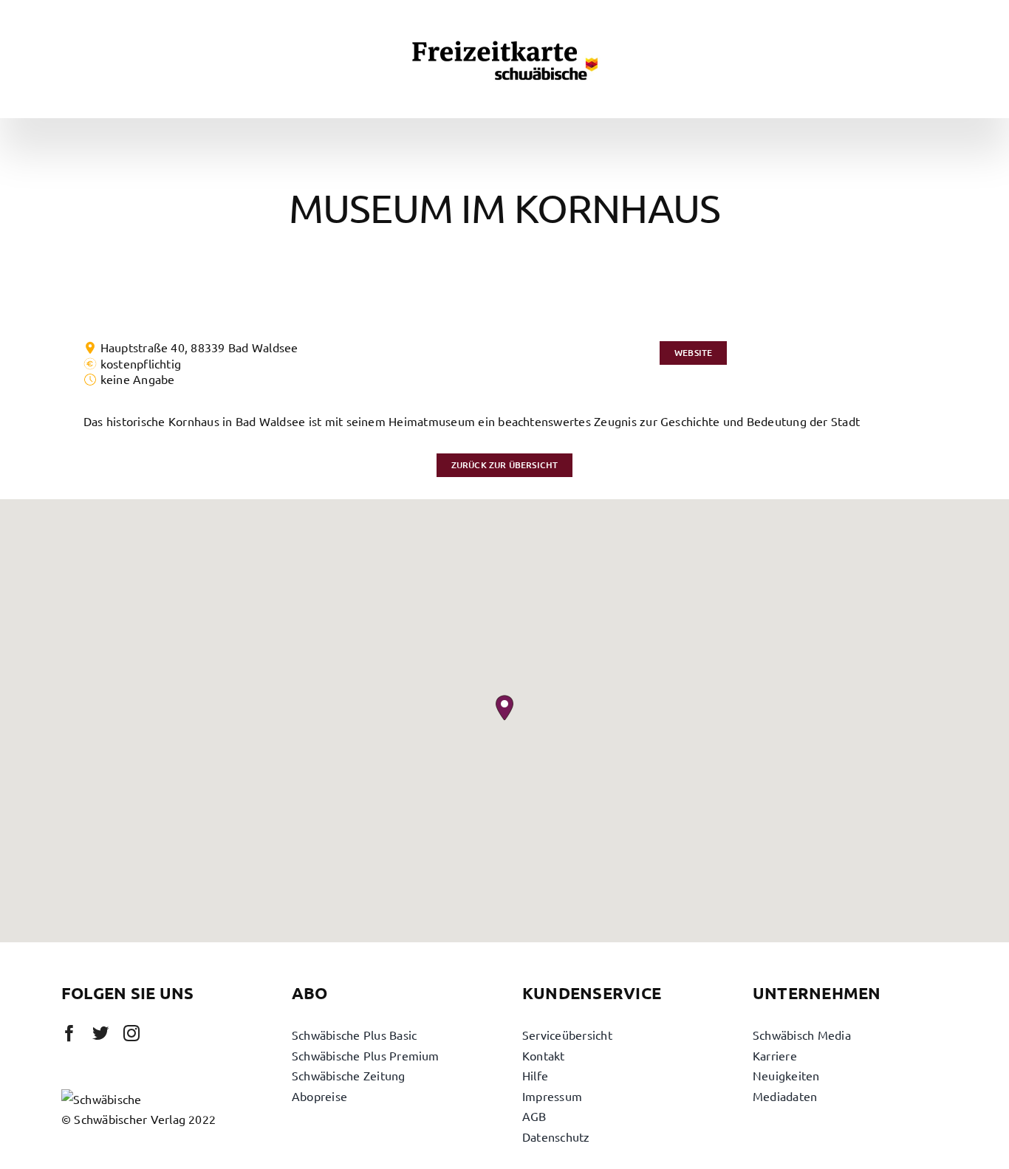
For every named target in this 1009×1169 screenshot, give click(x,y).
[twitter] (100, 1033)
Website (693, 352)
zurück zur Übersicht (504, 465)
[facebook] (69, 1033)
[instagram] (131, 1033)
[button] (504, 708)
